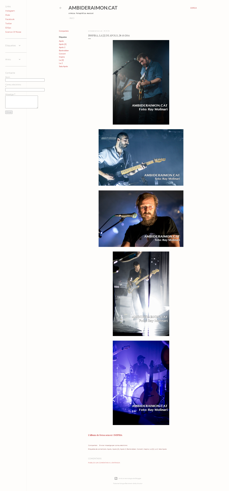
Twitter (8, 23)
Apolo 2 (62, 47)
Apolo (61, 41)
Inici (71, 18)
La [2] (61, 60)
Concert (62, 54)
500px (8, 28)
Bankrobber (64, 50)
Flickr (7, 15)
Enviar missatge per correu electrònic (113, 445)
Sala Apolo (63, 66)
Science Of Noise (13, 32)
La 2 (61, 63)
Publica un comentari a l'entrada (104, 463)
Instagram (10, 11)
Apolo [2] (62, 44)
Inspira (62, 57)
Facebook (9, 19)
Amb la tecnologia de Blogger (130, 478)
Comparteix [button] (64, 31)
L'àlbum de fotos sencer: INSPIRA (105, 435)
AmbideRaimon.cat (93, 8)
